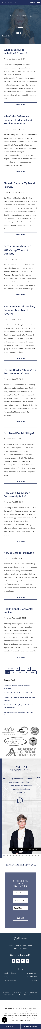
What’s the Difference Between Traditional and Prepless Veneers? (18, 120)
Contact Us (10, 1027)
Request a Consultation (19, 865)
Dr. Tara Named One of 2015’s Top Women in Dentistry (17, 250)
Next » (33, 672)
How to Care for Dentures (19, 552)
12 (20, 672)
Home (12, 15)
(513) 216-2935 (10, 2)
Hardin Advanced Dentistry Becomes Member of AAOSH (19, 310)
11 (14, 672)
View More (20, 105)
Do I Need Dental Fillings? (19, 433)
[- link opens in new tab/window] (33, 741)
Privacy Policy (20, 996)
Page (25, 15)
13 (26, 672)
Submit (20, 918)
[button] (4, 1020)
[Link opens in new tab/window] (8, 731)
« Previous (10, 669)
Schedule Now (30, 1027)
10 (30, 15)
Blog (19, 15)
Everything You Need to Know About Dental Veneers (20, 693)
